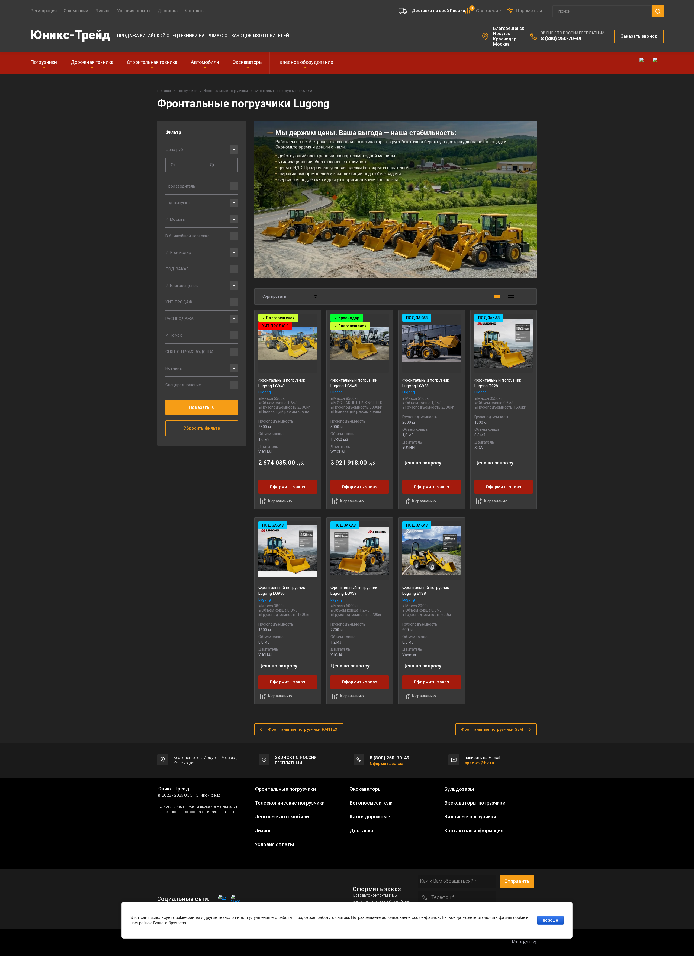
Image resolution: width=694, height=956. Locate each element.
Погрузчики (43, 62)
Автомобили (205, 62)
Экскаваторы (248, 62)
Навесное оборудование (305, 62)
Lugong (264, 392)
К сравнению (280, 501)
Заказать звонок (639, 36)
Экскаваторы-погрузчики (474, 803)
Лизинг (102, 10)
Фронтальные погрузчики (226, 91)
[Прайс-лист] (525, 296)
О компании (76, 10)
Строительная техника (152, 62)
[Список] (511, 296)
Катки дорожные (370, 816)
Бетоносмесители (371, 803)
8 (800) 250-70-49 (561, 38)
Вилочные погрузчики (470, 816)
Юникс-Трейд (70, 35)
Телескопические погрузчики (290, 803)
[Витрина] (497, 296)
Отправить (516, 881)
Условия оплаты (133, 10)
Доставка (168, 10)
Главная (164, 91)
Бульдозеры (459, 789)
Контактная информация (473, 830)
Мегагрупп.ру (524, 941)
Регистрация (43, 10)
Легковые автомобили (282, 816)
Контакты (195, 10)
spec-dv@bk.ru (479, 763)
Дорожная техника (92, 62)
